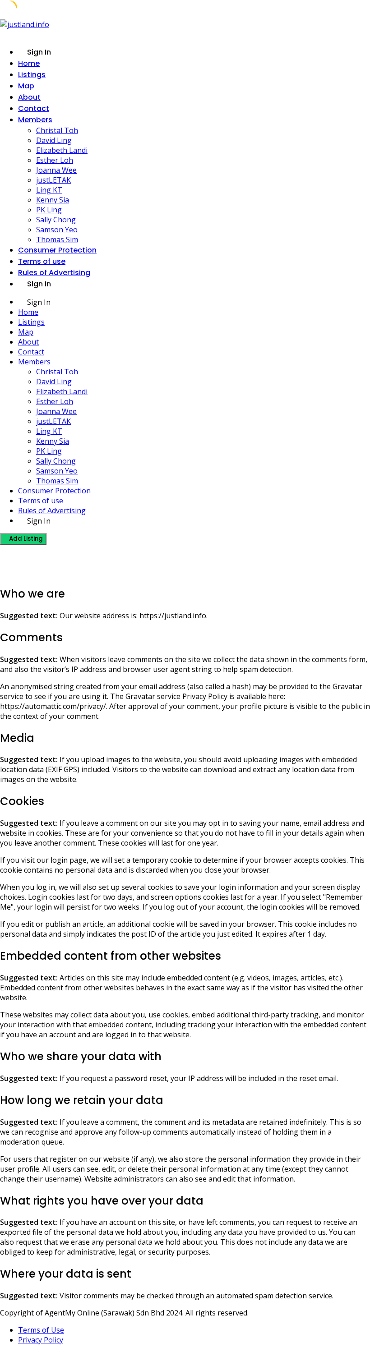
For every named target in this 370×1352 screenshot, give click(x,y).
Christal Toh (57, 130)
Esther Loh (54, 160)
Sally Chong (56, 220)
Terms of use (41, 261)
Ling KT (49, 190)
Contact (33, 108)
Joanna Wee (56, 170)
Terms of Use (41, 1330)
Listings (32, 74)
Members (35, 120)
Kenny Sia (52, 200)
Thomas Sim (57, 239)
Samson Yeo (57, 230)
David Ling (54, 140)
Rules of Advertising (54, 272)
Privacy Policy (40, 1340)
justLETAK (53, 180)
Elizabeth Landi (62, 150)
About (29, 97)
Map (26, 86)
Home (29, 63)
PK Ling (49, 210)
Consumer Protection (57, 250)
